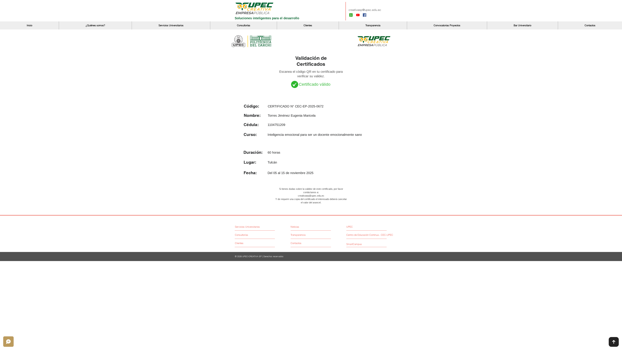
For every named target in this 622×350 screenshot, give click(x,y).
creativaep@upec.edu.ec (365, 10)
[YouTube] (358, 15)
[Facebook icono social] (364, 15)
